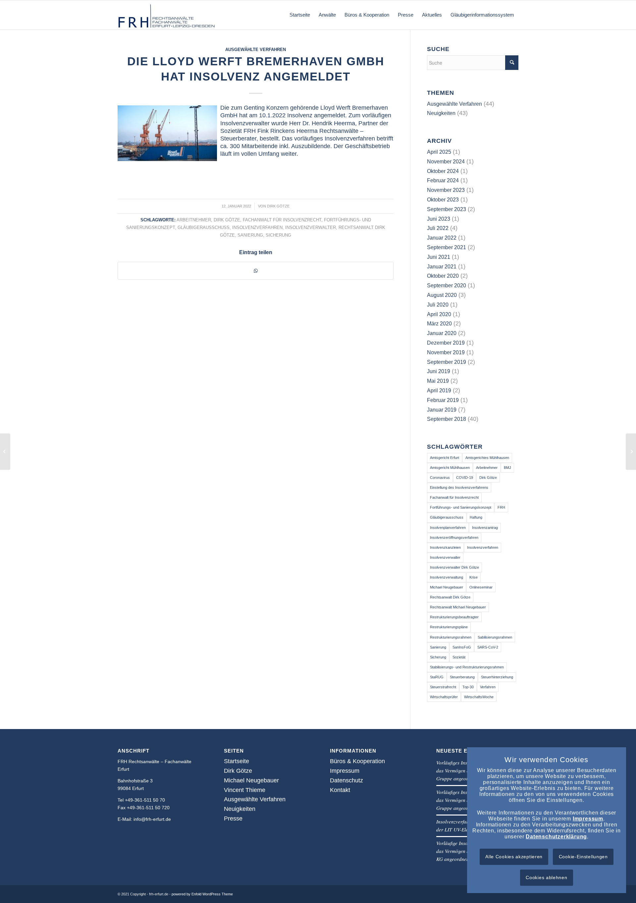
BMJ (507, 468)
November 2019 (446, 352)
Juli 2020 (438, 305)
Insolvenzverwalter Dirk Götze (454, 567)
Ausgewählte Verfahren (255, 49)
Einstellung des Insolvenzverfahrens (459, 487)
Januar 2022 (441, 238)
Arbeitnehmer (194, 220)
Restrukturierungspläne (449, 627)
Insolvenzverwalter (310, 227)
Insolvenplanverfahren (448, 528)
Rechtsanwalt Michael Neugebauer (458, 607)
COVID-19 (464, 478)
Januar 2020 (441, 333)
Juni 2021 (438, 257)
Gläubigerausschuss (204, 227)
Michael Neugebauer (446, 587)
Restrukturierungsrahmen (450, 637)
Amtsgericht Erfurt (444, 458)
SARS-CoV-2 (487, 647)
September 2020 (446, 285)
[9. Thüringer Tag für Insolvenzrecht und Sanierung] (5, 451)
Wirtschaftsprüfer (444, 697)
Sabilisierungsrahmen (495, 637)
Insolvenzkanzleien (445, 547)
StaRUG (437, 677)
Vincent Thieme (244, 790)
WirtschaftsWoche (479, 697)
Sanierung (250, 235)
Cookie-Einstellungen (583, 856)
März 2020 (439, 323)
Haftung (476, 517)
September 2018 (446, 419)
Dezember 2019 (446, 343)
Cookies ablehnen (546, 877)
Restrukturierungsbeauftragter (454, 617)
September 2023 (446, 209)
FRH (501, 507)
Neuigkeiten (441, 113)
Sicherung (278, 235)
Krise (473, 577)
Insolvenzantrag (485, 528)
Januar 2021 (441, 266)
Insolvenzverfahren (257, 227)
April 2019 (439, 390)
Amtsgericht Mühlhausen (450, 468)
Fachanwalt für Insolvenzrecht (282, 220)
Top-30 (468, 687)
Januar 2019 (441, 410)
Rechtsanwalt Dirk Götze (450, 597)
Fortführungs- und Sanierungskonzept (460, 507)
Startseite (236, 761)
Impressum (344, 770)
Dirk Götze (278, 206)
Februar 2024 (443, 180)
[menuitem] (299, 14)
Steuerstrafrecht (443, 687)
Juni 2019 (438, 371)
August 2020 (442, 295)
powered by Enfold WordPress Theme (202, 894)
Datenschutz (346, 780)
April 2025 (439, 152)
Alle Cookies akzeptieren (514, 856)
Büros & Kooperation (357, 761)
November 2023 (446, 190)
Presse (233, 818)
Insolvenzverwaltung (446, 577)
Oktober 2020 (443, 276)
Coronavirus (440, 478)
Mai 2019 (438, 381)
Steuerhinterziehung (497, 677)
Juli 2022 (438, 228)
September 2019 (446, 362)
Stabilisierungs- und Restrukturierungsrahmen (467, 667)
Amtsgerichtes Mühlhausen (487, 458)
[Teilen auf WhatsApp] (255, 270)
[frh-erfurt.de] (167, 14)
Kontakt (340, 790)
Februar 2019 (443, 400)
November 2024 (446, 161)
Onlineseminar (481, 587)
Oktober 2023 (443, 199)
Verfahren (488, 687)
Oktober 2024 (443, 171)
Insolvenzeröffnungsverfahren (454, 537)
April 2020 (439, 314)
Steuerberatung (462, 677)
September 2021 (446, 247)
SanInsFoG (461, 647)
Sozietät (458, 657)
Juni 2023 (438, 219)
